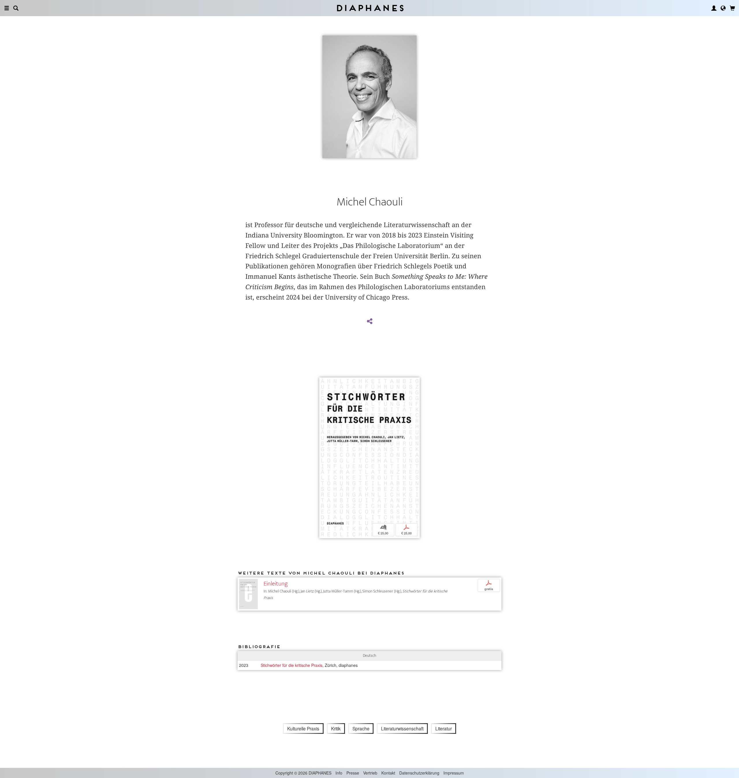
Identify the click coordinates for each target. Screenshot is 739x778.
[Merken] (324, 382)
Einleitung (276, 584)
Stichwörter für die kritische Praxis (291, 665)
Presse (352, 773)
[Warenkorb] (732, 8)
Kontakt (388, 773)
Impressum (453, 773)
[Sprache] (723, 8)
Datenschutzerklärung (419, 773)
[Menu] (6, 8)
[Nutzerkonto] (713, 8)
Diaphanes (369, 8)
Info (338, 773)
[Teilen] (369, 321)
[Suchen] (15, 8)
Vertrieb (370, 773)
